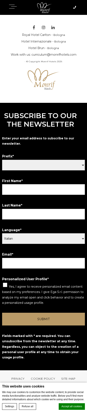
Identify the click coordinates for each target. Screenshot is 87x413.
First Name (11, 181)
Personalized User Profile (24, 279)
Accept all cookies (71, 406)
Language (11, 230)
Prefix (7, 156)
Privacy (18, 378)
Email (7, 254)
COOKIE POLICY (43, 378)
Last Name (11, 205)
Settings (9, 406)
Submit (43, 319)
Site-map (68, 378)
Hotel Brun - (43, 48)
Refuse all (27, 406)
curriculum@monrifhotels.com (53, 55)
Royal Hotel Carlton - (43, 35)
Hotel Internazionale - (43, 41)
